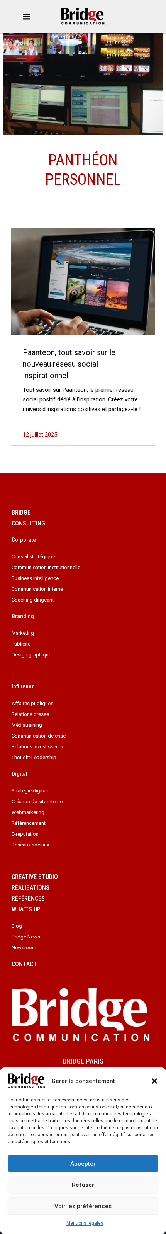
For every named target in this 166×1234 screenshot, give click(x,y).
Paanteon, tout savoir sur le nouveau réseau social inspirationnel (69, 364)
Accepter (83, 1163)
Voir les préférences (83, 1206)
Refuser (83, 1184)
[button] (154, 1081)
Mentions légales (84, 1223)
